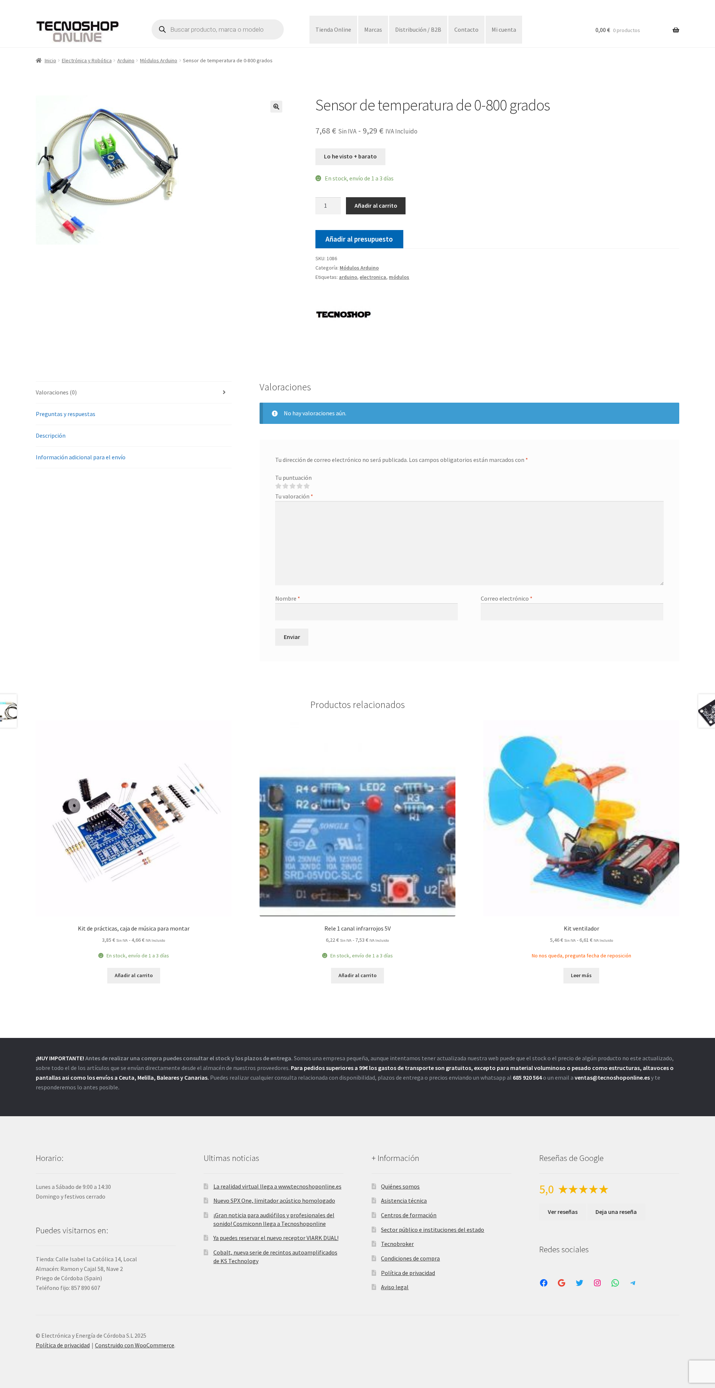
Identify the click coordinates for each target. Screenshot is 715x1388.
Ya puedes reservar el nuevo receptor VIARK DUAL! (276, 1237)
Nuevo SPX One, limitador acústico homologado (274, 1200)
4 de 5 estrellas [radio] (299, 486)
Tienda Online (333, 29)
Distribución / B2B (418, 29)
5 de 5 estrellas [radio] (306, 486)
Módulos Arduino (158, 60)
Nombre (287, 598)
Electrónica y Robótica (87, 60)
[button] (276, 107)
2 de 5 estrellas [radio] (285, 486)
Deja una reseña (616, 1211)
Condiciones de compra (410, 1258)
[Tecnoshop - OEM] (343, 316)
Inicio (50, 60)
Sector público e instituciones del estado (432, 1229)
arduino (348, 277)
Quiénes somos (400, 1186)
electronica (373, 277)
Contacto (466, 29)
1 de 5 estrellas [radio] (278, 486)
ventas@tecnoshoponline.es (612, 1077)
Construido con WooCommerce (134, 1345)
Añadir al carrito (376, 205)
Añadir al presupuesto (359, 239)
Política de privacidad (408, 1273)
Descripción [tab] (51, 435)
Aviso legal (395, 1287)
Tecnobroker (397, 1243)
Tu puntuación (293, 477)
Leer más (581, 975)
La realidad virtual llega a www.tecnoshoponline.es (277, 1186)
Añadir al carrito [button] (134, 975)
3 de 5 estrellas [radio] (292, 486)
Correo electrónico (507, 598)
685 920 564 (527, 1077)
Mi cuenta (504, 29)
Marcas (373, 29)
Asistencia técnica (404, 1200)
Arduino (125, 60)
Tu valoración (294, 496)
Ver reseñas (563, 1211)
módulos (399, 277)
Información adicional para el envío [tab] (80, 457)
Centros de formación (408, 1215)
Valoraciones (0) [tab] (56, 392)
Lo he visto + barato (350, 156)
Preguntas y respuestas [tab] (65, 414)
